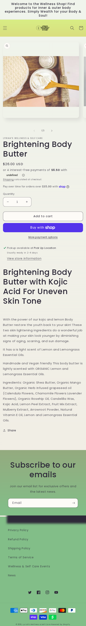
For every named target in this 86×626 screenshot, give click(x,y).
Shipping (8, 179)
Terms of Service (21, 557)
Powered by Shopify (60, 624)
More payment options (43, 237)
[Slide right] (51, 130)
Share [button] (12, 430)
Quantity (8, 194)
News (12, 575)
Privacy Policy (18, 530)
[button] (5, 28)
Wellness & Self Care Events (29, 566)
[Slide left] (34, 130)
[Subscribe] (73, 503)
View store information (24, 258)
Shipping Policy (19, 548)
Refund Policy (18, 539)
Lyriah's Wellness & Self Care (37, 624)
